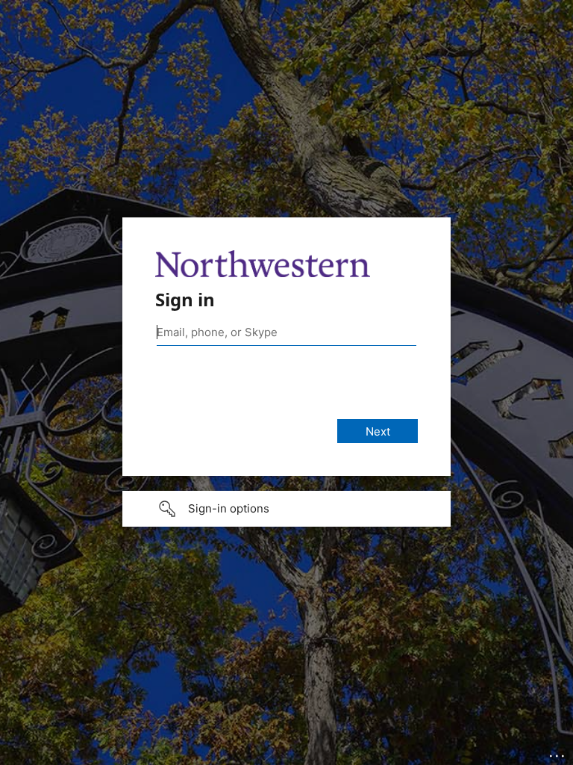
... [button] (558, 752)
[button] (286, 509)
